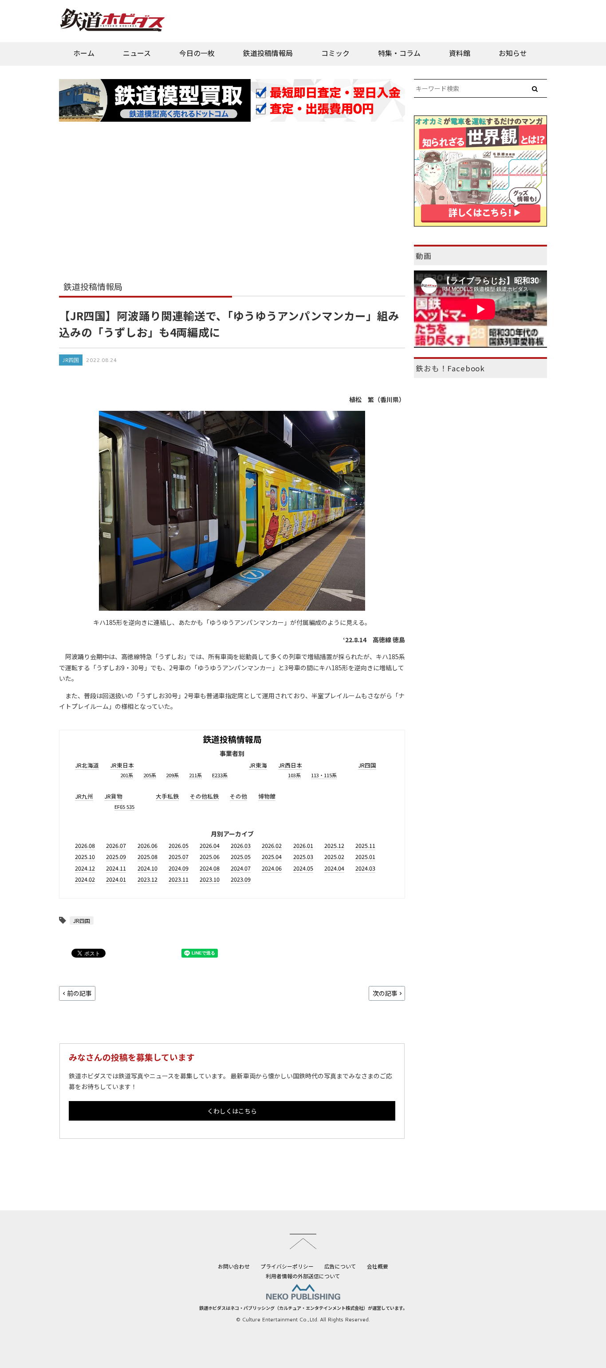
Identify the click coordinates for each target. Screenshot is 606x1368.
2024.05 (303, 868)
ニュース (137, 53)
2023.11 (179, 879)
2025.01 (365, 856)
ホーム (83, 53)
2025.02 (334, 856)
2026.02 (272, 845)
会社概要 (377, 1266)
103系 (294, 775)
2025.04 (272, 856)
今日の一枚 (197, 53)
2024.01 (116, 879)
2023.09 (241, 879)
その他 (238, 796)
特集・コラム (399, 53)
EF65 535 (124, 806)
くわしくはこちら (232, 1110)
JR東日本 (122, 765)
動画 (424, 256)
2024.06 (272, 868)
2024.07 (241, 868)
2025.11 (365, 845)
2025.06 (210, 856)
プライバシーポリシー (287, 1266)
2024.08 (210, 868)
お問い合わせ (234, 1266)
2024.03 (365, 868)
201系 (126, 775)
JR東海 (258, 765)
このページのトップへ (303, 1241)
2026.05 (179, 845)
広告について (340, 1266)
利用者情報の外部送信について (303, 1276)
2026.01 (303, 845)
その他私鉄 (204, 796)
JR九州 (84, 796)
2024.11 (116, 868)
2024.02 (85, 879)
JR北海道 (87, 765)
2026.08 (85, 845)
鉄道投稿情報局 (268, 53)
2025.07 (179, 856)
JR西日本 (290, 765)
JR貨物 (113, 796)
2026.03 (241, 845)
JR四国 (71, 360)
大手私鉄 (167, 796)
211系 (195, 775)
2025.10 (85, 856)
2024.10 (147, 868)
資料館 (459, 53)
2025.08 (147, 856)
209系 (172, 775)
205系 (149, 775)
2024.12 (85, 868)
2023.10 (210, 879)
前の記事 (79, 993)
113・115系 (324, 775)
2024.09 (179, 868)
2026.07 (116, 845)
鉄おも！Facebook (450, 368)
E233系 (220, 775)
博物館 (266, 796)
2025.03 (303, 856)
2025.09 (116, 856)
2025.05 (241, 856)
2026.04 (210, 845)
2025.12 (334, 845)
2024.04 (334, 868)
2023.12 (147, 879)
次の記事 (385, 993)
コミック (335, 53)
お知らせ (513, 53)
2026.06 (147, 845)
